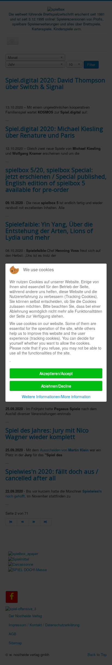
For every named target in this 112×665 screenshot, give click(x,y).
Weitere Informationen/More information (56, 396)
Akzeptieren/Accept (56, 373)
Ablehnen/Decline (56, 386)
